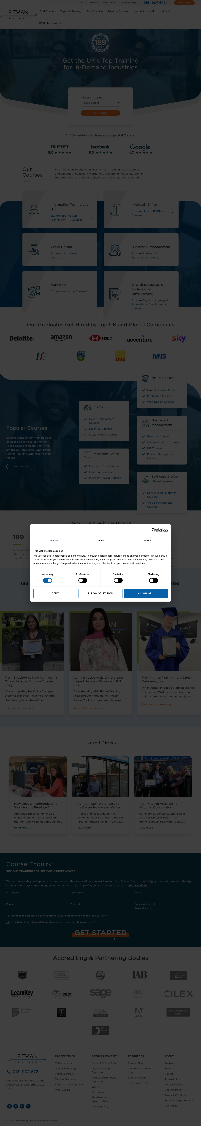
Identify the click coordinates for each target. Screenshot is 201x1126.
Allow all (145, 593)
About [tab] (147, 540)
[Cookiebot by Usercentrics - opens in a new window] (154, 530)
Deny (55, 593)
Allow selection (100, 593)
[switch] (82, 580)
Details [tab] (100, 540)
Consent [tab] (53, 540)
